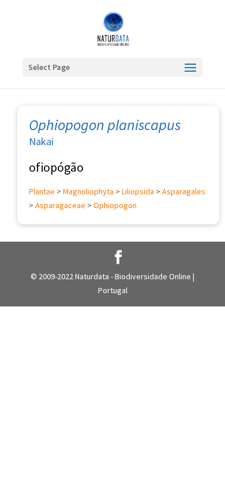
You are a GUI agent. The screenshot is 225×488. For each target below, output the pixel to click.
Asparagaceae (60, 205)
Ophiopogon (115, 205)
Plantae (42, 191)
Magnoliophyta (88, 191)
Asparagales (183, 191)
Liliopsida (138, 191)
